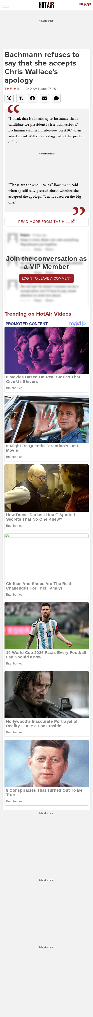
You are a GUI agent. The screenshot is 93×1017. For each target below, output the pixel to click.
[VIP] (85, 5)
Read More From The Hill (44, 221)
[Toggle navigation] (5, 5)
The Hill (14, 89)
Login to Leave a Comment (46, 278)
